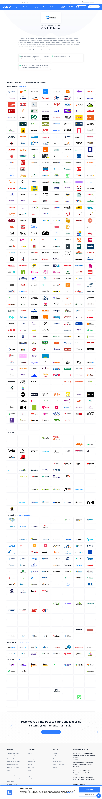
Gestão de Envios (11, 776)
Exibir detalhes (23, 796)
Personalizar (88, 794)
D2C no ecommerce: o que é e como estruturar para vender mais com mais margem (84, 755)
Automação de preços (12, 764)
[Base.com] (7, 7)
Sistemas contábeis (25, 515)
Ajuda (54, 756)
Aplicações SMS (24, 642)
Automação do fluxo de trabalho (15, 778)
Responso (30, 776)
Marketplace (23, 87)
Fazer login (83, 7)
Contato (55, 753)
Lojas (20, 433)
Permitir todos (89, 789)
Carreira (55, 767)
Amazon (30, 753)
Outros (21, 660)
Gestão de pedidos (12, 756)
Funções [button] (16, 7)
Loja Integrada (31, 761)
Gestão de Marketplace (13, 759)
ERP (8, 773)
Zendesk (30, 778)
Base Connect (10, 781)
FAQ (54, 759)
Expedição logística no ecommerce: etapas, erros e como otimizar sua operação (83, 764)
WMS (8, 770)
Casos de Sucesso (57, 761)
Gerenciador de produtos (13, 761)
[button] (67, 7)
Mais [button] (51, 7)
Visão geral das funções (13, 753)
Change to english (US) (73, 2)
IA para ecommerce (12, 784)
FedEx (29, 770)
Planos (45, 7)
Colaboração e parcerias (59, 764)
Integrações (36, 7)
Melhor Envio (31, 767)
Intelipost (30, 764)
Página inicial (43, 25)
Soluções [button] (25, 7)
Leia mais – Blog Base (79, 784)
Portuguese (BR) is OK (88, 2)
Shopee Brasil (31, 756)
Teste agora (93, 7)
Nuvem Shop (31, 759)
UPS (29, 773)
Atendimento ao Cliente (13, 767)
